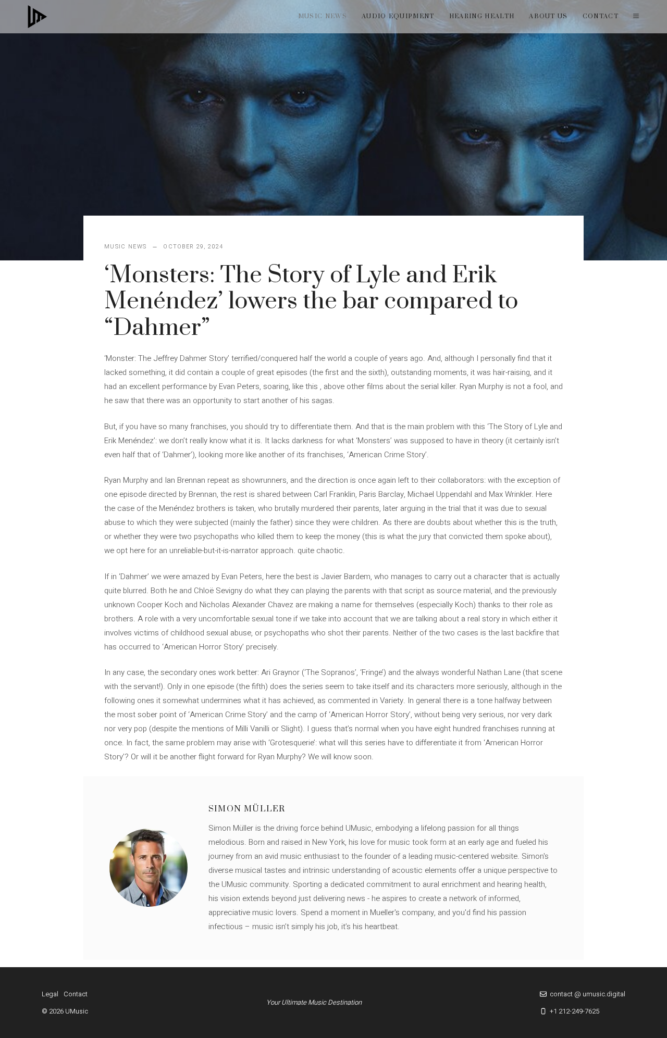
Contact (601, 16)
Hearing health (481, 16)
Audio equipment (398, 16)
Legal (50, 994)
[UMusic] (37, 16)
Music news (322, 16)
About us (548, 16)
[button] (636, 16)
